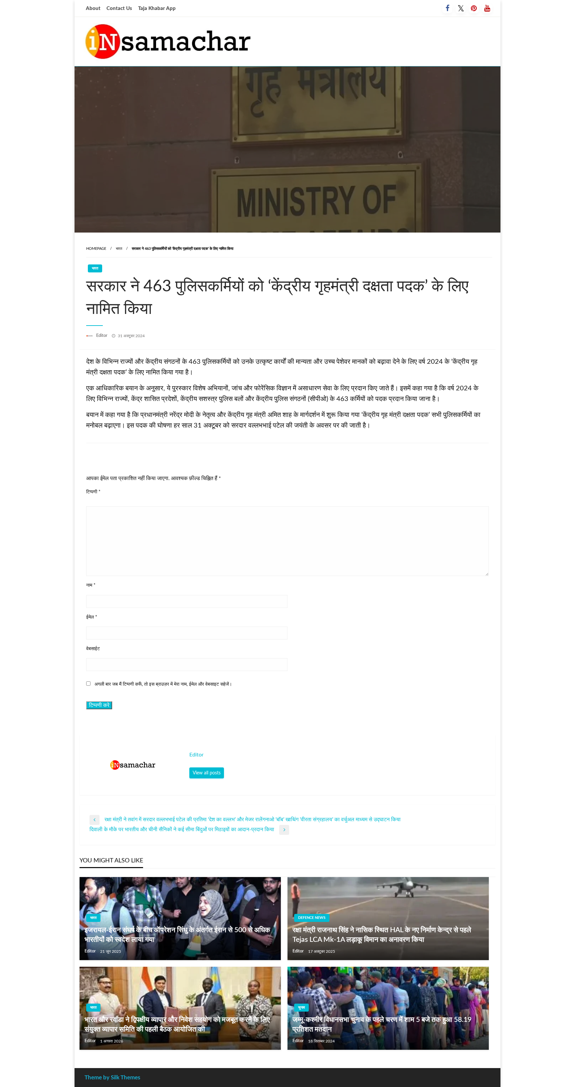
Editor (102, 336)
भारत (119, 248)
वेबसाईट (93, 648)
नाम (91, 585)
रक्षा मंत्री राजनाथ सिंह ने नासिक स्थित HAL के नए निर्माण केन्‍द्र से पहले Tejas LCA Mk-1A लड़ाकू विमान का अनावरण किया (381, 935)
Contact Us (119, 8)
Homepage (96, 248)
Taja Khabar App (157, 8)
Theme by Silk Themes (112, 1077)
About (93, 8)
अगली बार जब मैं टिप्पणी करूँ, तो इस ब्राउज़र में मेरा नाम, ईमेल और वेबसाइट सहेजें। (163, 684)
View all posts (207, 772)
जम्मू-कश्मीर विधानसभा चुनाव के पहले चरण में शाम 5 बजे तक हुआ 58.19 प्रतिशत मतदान (382, 1024)
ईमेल (91, 617)
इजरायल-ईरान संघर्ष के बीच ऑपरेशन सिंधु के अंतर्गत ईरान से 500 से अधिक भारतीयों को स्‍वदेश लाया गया (177, 935)
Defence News (311, 918)
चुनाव (301, 1007)
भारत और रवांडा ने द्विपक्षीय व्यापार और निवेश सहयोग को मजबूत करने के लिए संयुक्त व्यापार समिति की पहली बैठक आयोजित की (177, 1024)
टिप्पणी (93, 492)
